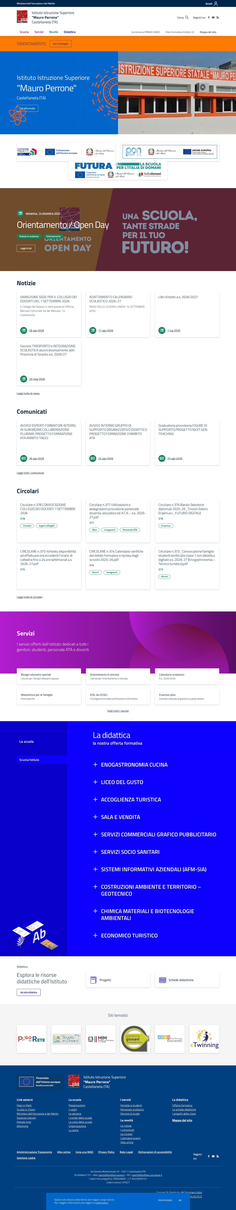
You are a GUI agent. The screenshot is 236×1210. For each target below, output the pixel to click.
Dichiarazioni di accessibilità (155, 1152)
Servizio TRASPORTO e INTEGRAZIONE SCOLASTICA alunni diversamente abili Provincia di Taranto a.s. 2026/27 (47, 350)
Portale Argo (24, 1122)
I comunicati (127, 1130)
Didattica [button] (69, 32)
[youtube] (213, 17)
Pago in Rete (24, 1105)
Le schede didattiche (184, 1109)
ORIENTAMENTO (31, 44)
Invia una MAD (84, 1152)
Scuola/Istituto (29, 759)
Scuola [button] (24, 32)
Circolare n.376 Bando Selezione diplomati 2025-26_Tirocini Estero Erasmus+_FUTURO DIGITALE (183, 509)
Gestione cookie (26, 1158)
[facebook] (208, 17)
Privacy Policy (106, 1152)
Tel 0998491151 (83, 1175)
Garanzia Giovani (26, 1118)
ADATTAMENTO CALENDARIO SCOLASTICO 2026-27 (110, 299)
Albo (94, 530)
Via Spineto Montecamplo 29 (104, 1171)
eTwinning (22, 1126)
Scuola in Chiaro (26, 1109)
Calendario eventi (130, 1138)
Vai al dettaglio (60, 43)
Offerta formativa (182, 1105)
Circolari (27, 525)
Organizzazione (77, 1126)
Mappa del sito (208, 32)
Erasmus (166, 525)
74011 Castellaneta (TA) (133, 1171)
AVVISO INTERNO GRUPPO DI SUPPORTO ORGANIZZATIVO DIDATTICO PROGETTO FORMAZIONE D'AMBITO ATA (118, 431)
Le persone (75, 1114)
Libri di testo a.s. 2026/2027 (178, 297)
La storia (73, 1130)
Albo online (126, 1142)
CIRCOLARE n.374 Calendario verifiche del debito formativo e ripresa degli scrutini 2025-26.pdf (116, 555)
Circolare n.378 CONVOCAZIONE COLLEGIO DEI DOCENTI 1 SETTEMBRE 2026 (47, 509)
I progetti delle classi (184, 1114)
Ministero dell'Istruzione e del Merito (37, 1114)
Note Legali (126, 1152)
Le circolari (126, 1134)
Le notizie (125, 1126)
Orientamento (53, 236)
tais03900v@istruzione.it (112, 1175)
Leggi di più (26, 248)
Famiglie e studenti (131, 1105)
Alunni (95, 572)
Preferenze (165, 1200)
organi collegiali (47, 525)
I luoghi (73, 1109)
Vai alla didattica (28, 992)
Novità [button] (53, 32)
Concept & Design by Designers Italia (179, 1192)
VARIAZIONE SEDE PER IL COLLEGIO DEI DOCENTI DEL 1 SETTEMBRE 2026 (48, 299)
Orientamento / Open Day (63, 224)
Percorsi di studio (130, 1114)
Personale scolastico (132, 1109)
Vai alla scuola (27, 108)
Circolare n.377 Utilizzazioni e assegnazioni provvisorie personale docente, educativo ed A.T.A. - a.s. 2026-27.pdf (117, 511)
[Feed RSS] (217, 17)
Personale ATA (130, 530)
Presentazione (77, 1105)
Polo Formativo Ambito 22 (180, 32)
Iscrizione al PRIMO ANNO (145, 32)
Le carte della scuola (80, 1122)
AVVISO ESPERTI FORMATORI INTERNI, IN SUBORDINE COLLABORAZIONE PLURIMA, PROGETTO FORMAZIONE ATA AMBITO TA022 (48, 431)
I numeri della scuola (80, 1118)
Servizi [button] (39, 32)
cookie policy (102, 1203)
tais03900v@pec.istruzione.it (147, 1175)
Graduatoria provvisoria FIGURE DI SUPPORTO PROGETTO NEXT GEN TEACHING (182, 429)
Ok (180, 1200)
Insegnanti (109, 530)
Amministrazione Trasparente (34, 1152)
